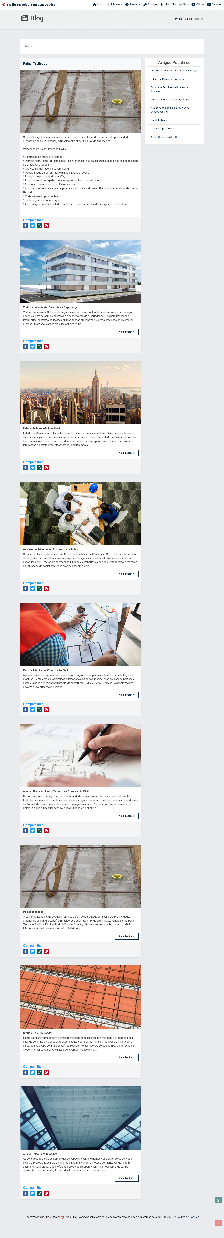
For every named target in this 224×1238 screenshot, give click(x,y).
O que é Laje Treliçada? (163, 128)
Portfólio (170, 4)
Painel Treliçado (159, 120)
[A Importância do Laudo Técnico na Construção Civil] (80, 755)
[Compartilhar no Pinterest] (46, 225)
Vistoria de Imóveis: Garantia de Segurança (174, 70)
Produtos (135, 4)
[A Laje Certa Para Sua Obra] (80, 1118)
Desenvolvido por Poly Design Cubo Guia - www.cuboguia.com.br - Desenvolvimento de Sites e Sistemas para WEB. (94, 1217)
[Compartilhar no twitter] (32, 225)
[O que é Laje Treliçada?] (80, 997)
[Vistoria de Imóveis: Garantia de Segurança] (80, 271)
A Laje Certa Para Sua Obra (165, 137)
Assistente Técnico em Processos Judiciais (169, 89)
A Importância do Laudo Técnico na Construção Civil (170, 109)
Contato (216, 4)
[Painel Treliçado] (80, 876)
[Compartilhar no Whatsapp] (39, 225)
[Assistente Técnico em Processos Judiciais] (80, 513)
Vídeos (199, 4)
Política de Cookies (187, 1217)
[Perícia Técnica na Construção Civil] (80, 634)
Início (100, 4)
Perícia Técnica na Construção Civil (170, 99)
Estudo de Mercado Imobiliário (167, 79)
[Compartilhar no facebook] (25, 225)
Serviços (152, 4)
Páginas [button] (115, 4)
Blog (186, 4)
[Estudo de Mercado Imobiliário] (80, 392)
